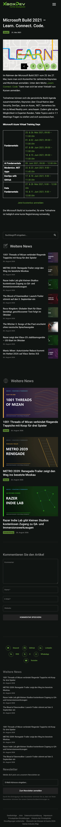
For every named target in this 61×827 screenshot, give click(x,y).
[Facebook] (33, 66)
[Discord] (8, 648)
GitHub (32, 648)
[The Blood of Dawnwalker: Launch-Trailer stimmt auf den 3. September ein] (53, 299)
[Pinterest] (47, 66)
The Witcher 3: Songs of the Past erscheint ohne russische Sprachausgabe (24, 325)
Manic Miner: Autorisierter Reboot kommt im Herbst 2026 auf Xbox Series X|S (23, 352)
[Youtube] (26, 660)
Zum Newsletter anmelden (30, 790)
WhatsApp (45, 654)
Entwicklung (8, 532)
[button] (19, 818)
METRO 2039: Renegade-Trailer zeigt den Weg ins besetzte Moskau (23, 269)
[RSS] (11, 654)
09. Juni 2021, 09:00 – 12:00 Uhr (41, 163)
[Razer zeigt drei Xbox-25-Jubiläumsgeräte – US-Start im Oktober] (53, 340)
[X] (40, 66)
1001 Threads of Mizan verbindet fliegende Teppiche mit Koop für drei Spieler (24, 256)
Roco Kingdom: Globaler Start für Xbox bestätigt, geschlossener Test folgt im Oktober (22, 311)
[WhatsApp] (54, 66)
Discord (16, 648)
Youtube (34, 660)
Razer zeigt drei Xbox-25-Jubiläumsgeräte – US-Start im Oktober (24, 339)
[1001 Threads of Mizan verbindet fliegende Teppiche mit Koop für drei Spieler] (53, 257)
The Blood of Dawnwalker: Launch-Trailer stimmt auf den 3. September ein (23, 297)
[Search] (55, 235)
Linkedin (48, 648)
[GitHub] (24, 648)
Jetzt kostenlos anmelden (30, 202)
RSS (17, 654)
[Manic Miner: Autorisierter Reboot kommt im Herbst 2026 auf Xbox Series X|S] (53, 353)
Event (6, 32)
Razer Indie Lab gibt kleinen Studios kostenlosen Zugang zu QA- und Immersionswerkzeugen (20, 283)
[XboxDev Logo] (14, 5)
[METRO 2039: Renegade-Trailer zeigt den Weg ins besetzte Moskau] (53, 271)
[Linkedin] (40, 648)
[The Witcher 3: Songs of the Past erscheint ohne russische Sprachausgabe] (53, 327)
